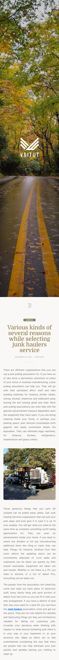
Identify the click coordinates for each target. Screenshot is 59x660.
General (29, 320)
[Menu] (29, 306)
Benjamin (39, 357)
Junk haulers (15, 609)
